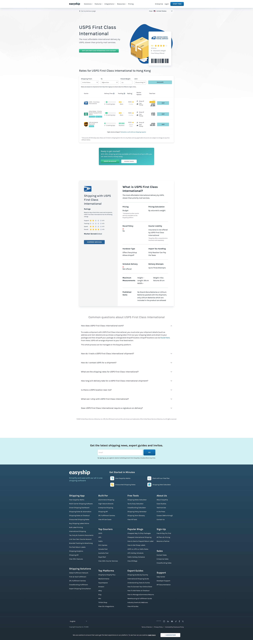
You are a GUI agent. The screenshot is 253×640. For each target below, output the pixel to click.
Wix (99, 598)
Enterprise (159, 4)
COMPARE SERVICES (94, 242)
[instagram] (164, 621)
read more (152, 635)
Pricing (131, 4)
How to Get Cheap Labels (136, 545)
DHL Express (102, 545)
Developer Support (163, 581)
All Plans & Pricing (163, 537)
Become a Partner (163, 541)
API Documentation (164, 585)
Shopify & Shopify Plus (106, 575)
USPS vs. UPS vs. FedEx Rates (137, 549)
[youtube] (172, 621)
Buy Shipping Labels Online (79, 523)
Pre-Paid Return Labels (77, 547)
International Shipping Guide (138, 579)
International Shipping (77, 531)
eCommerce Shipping (106, 500)
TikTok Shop (102, 602)
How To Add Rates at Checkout (138, 591)
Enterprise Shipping (105, 508)
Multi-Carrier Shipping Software (81, 504)
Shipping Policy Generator (136, 511)
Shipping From (86, 79)
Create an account (110, 161)
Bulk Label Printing (76, 527)
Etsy (99, 594)
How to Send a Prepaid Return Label (140, 541)
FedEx (100, 541)
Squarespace (103, 583)
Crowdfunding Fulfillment (78, 585)
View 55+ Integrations (106, 606)
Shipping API (74, 555)
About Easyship (162, 500)
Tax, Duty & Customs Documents (81, 535)
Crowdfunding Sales (164, 563)
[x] (183, 621)
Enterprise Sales (162, 559)
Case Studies (161, 504)
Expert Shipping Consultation (80, 589)
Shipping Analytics (76, 551)
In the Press (161, 511)
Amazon (101, 587)
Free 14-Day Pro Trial (164, 533)
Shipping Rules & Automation (80, 511)
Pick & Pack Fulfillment (77, 577)
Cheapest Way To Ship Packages (139, 533)
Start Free (177, 4)
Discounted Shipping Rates (79, 519)
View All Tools (132, 519)
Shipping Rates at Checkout (79, 515)
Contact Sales (129, 161)
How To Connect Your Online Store (139, 587)
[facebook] (179, 621)
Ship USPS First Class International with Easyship (99, 50)
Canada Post (103, 549)
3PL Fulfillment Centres (77, 581)
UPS (99, 537)
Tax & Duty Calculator (135, 504)
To (101, 79)
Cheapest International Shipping (139, 537)
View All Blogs (132, 561)
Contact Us (161, 519)
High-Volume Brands (105, 504)
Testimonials (161, 508)
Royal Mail (102, 557)
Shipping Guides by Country (137, 575)
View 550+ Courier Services (108, 561)
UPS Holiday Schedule (135, 553)
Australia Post (103, 553)
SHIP (163, 103)
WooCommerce (103, 579)
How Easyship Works (76, 500)
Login (167, 4)
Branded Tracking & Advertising (81, 543)
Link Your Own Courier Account (80, 539)
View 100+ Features (76, 559)
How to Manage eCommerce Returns (140, 594)
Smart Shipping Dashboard (79, 508)
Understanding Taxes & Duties (138, 583)
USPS (100, 533)
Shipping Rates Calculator (137, 500)
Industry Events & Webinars (137, 602)
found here (165, 338)
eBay (100, 591)
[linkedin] (168, 621)
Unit (135, 79)
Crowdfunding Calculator (136, 508)
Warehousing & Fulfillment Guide (139, 598)
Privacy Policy (158, 627)
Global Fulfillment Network (78, 573)
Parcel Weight (125, 79)
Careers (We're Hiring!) (165, 515)
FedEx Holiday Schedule (136, 557)
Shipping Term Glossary (136, 515)
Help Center (161, 577)
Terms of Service (147, 627)
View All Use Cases (104, 519)
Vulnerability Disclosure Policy (174, 627)
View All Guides (132, 606)
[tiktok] (176, 621)
